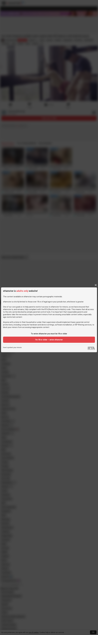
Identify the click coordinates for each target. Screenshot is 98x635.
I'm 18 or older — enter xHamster (49, 340)
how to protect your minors (12, 347)
